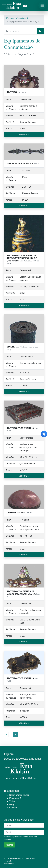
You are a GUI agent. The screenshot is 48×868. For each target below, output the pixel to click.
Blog (11, 804)
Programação (15, 798)
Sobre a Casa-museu (19, 795)
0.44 (25, 5)
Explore (10, 18)
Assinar (9, 845)
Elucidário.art (29, 778)
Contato (13, 808)
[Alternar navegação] (42, 5)
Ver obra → (24, 134)
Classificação (22, 18)
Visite (12, 801)
